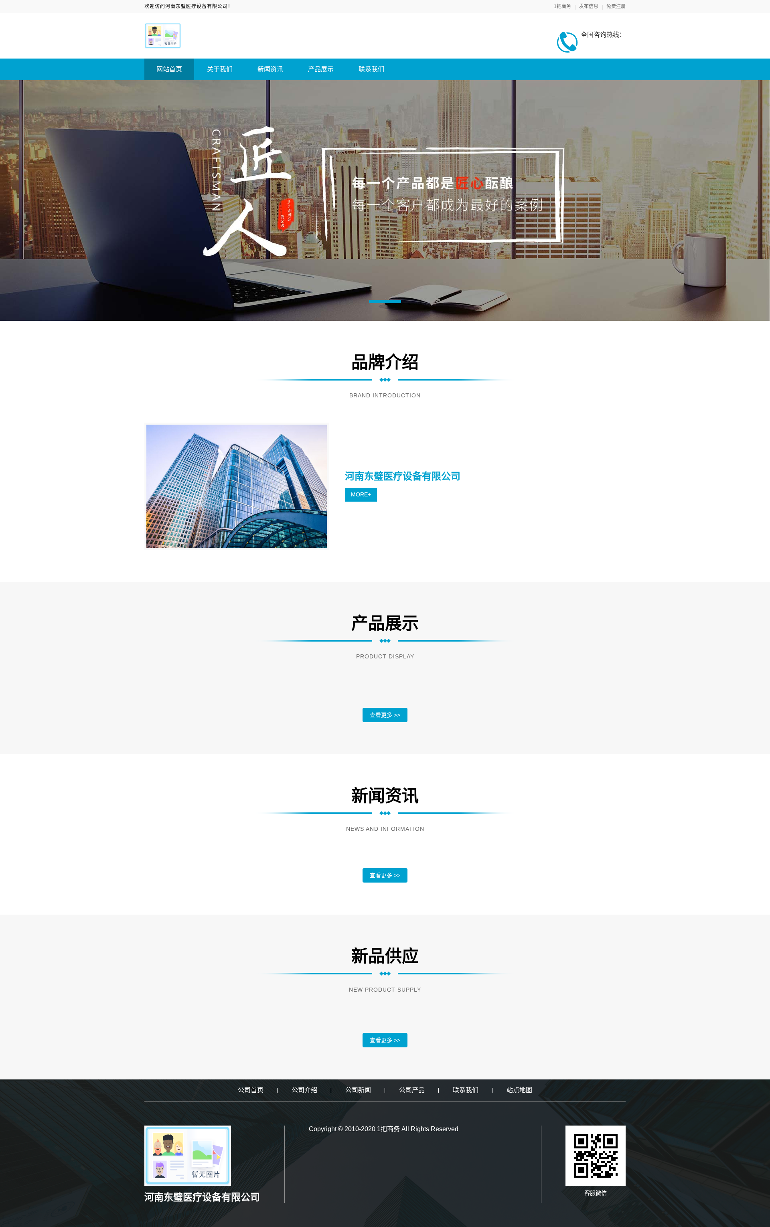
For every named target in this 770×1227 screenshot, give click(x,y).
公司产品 (412, 1090)
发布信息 (588, 6)
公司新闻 (358, 1090)
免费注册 (616, 6)
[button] (385, 301)
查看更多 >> (385, 715)
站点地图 (519, 1090)
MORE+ (361, 494)
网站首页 (169, 69)
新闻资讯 (270, 69)
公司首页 (250, 1090)
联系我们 (371, 69)
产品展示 (321, 69)
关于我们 (220, 69)
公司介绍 (304, 1090)
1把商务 (562, 6)
